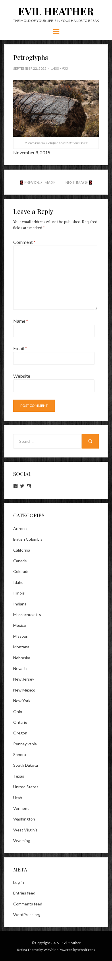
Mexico (19, 625)
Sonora (19, 754)
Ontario (20, 722)
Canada (20, 560)
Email (20, 348)
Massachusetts (27, 614)
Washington (24, 818)
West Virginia (25, 829)
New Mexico (24, 689)
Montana (21, 646)
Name (20, 321)
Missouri (20, 636)
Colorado (21, 571)
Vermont (21, 808)
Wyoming (21, 840)
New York (21, 700)
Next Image (76, 182)
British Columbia (28, 539)
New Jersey (23, 679)
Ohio (17, 711)
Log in (18, 882)
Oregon (20, 732)
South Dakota (25, 765)
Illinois (19, 592)
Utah (17, 797)
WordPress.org (26, 914)
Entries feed (24, 892)
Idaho (18, 582)
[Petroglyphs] (56, 108)
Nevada (20, 668)
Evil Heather (56, 11)
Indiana (19, 603)
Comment (24, 242)
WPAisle (49, 949)
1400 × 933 (59, 68)
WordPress (86, 949)
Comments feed (27, 903)
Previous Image (39, 182)
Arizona (20, 528)
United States (25, 786)
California (21, 550)
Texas (18, 776)
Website (21, 376)
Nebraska (21, 657)
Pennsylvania (25, 743)
